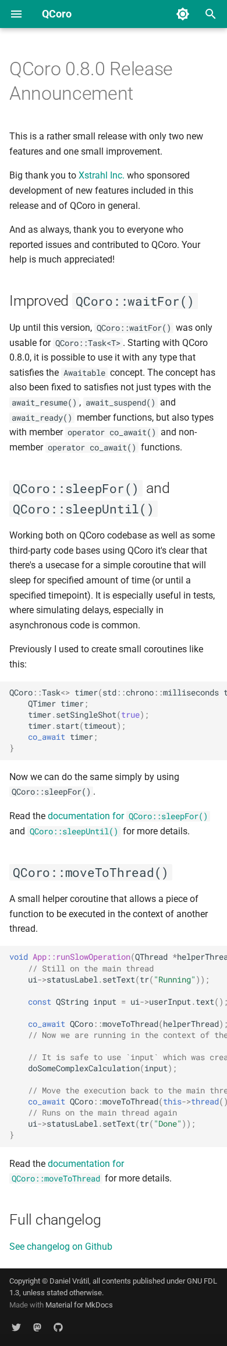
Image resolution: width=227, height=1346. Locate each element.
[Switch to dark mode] (182, 14)
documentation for (128, 815)
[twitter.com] (16, 1327)
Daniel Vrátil (69, 1281)
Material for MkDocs (79, 1304)
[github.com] (58, 1327)
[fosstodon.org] (37, 1327)
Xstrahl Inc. (102, 175)
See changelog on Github (60, 1246)
